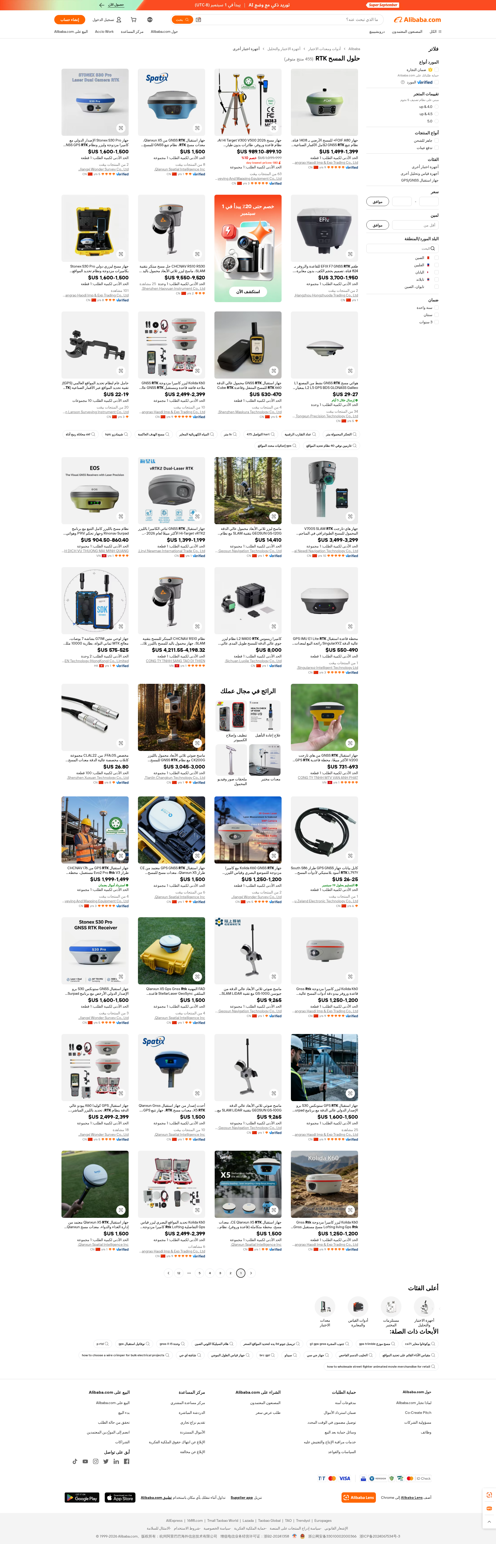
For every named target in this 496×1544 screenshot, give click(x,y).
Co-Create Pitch (418, 1412)
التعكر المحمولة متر (339, 434)
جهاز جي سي (315, 1355)
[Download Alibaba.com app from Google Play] (82, 1497)
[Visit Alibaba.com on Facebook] (126, 1461)
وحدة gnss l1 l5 (170, 1344)
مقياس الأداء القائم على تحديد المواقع (406, 1355)
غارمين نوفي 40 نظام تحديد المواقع (329, 446)
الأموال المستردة (192, 1432)
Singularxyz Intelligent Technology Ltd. (327, 667)
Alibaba (354, 49)
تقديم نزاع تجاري (192, 1422)
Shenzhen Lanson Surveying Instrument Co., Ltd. (95, 412)
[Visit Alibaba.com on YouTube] (85, 1461)
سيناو (288, 1355)
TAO (288, 1520)
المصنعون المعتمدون (265, 1403)
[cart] (133, 20)
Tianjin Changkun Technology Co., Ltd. (174, 777)
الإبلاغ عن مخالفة (192, 1452)
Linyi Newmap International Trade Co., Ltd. (171, 551)
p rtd (100, 1344)
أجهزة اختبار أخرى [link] (246, 49)
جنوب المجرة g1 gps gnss (327, 1344)
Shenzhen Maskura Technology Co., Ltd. (250, 412)
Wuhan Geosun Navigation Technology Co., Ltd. (248, 551)
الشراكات (122, 1442)
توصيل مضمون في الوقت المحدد (331, 1422)
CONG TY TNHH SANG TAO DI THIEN (175, 661)
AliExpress (174, 1520)
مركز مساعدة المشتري (188, 1403)
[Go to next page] (168, 1273)
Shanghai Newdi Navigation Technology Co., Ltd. (324, 551)
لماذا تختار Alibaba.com (413, 1403)
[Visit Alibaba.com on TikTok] (75, 1461)
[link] (489, 1495)
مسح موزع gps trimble (374, 1344)
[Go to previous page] (251, 1273)
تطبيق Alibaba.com (156, 1497)
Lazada (248, 1520)
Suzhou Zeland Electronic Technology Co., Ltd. (324, 901)
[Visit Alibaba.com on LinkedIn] (116, 1461)
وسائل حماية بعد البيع (340, 1432)
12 (178, 1273)
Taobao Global (269, 1520)
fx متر (228, 434)
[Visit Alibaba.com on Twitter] (106, 1461)
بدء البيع (124, 1412)
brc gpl (265, 1355)
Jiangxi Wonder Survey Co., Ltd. (103, 169)
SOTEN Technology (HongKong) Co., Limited (95, 661)
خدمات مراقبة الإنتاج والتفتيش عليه (330, 1442)
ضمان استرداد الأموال (340, 1412)
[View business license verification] (294, 1536)
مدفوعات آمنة (345, 1403)
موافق (378, 201)
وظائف (426, 1432)
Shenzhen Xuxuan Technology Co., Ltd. (98, 777)
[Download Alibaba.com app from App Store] (120, 1497)
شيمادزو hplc (114, 434)
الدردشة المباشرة (192, 1412)
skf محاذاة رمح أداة (78, 434)
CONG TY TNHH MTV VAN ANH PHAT (328, 777)
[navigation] (402, 661)
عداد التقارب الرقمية (298, 434)
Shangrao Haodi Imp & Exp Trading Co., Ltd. (324, 162)
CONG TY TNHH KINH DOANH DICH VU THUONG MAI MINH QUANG (95, 551)
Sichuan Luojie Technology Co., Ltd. (253, 661)
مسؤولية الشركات (417, 1422)
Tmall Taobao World (222, 1520)
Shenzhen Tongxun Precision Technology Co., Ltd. (324, 416)
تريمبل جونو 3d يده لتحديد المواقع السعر (269, 1344)
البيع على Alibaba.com (113, 1403)
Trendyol (303, 1520)
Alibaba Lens (412, 1497)
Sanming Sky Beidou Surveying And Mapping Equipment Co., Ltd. (248, 178)
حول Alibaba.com (417, 1392)
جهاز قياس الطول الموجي (228, 1355)
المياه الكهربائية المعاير (194, 434)
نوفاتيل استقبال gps (132, 1344)
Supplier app (242, 1497)
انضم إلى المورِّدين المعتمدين (108, 1432)
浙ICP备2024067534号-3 (380, 1536)
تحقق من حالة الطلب (114, 1422)
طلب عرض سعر (268, 1412)
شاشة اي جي (187, 1355)
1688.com (195, 1520)
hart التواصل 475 (258, 434)
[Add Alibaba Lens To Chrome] (359, 1497)
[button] (198, 20)
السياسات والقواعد (342, 1452)
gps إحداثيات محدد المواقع (274, 446)
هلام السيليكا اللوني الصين (211, 1344)
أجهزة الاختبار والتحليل (283, 49)
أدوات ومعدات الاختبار (324, 49)
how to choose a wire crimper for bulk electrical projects (123, 1355)
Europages (323, 1520)
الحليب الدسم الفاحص (353, 1355)
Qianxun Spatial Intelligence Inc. (179, 169)
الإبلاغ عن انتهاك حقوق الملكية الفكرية (177, 1442)
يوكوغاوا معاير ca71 (417, 1344)
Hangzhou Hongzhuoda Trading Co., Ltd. (326, 295)
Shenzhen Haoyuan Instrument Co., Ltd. (173, 288)
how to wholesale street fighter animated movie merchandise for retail (378, 1366)
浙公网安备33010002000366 (332, 1536)
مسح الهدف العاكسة (151, 434)
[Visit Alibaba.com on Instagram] (95, 1461)
